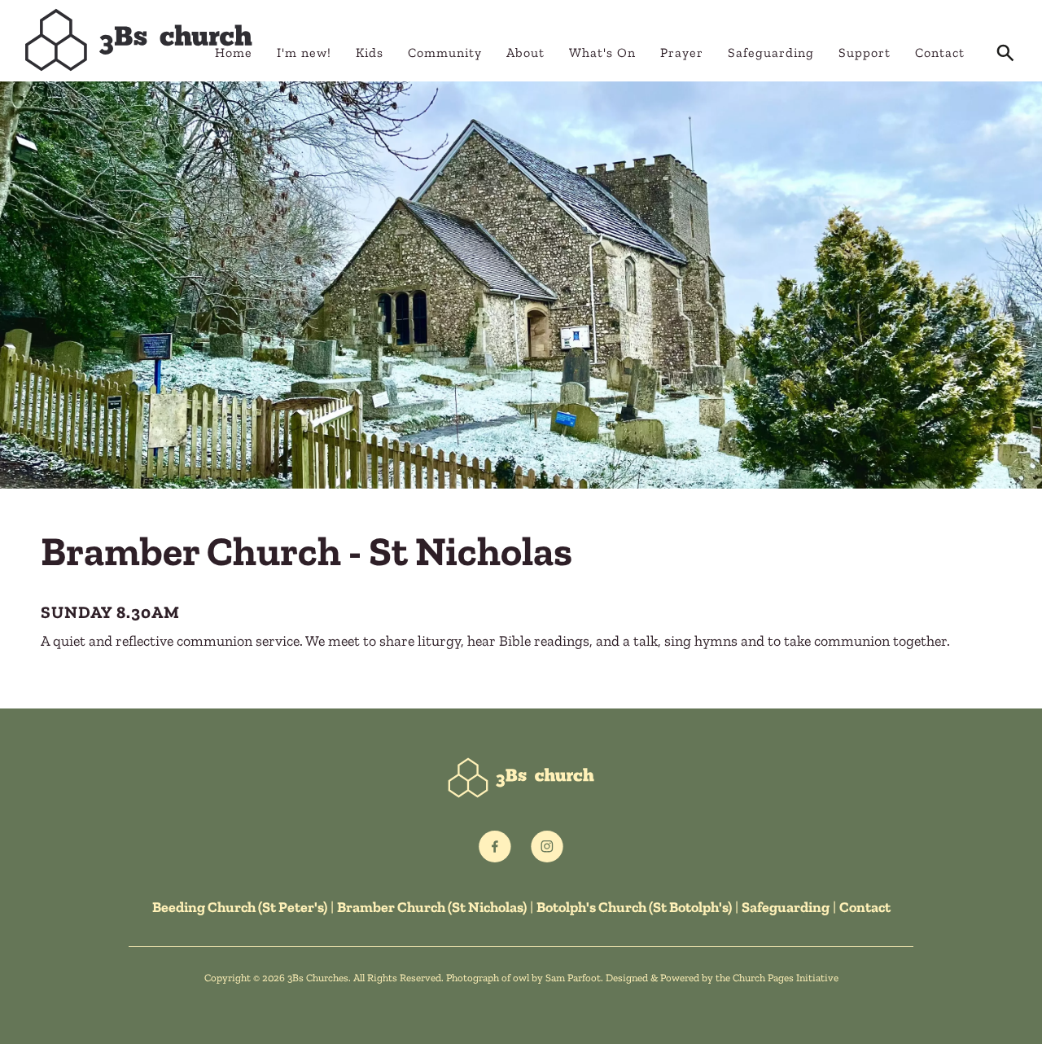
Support (864, 52)
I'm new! (304, 52)
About (525, 52)
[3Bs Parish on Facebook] (495, 847)
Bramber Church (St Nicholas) (432, 907)
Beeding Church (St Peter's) (239, 907)
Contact (940, 52)
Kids (369, 52)
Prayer (681, 52)
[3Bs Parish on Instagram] (547, 847)
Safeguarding (771, 52)
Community (445, 52)
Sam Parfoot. (574, 978)
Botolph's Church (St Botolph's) (634, 907)
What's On (602, 52)
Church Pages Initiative (785, 978)
